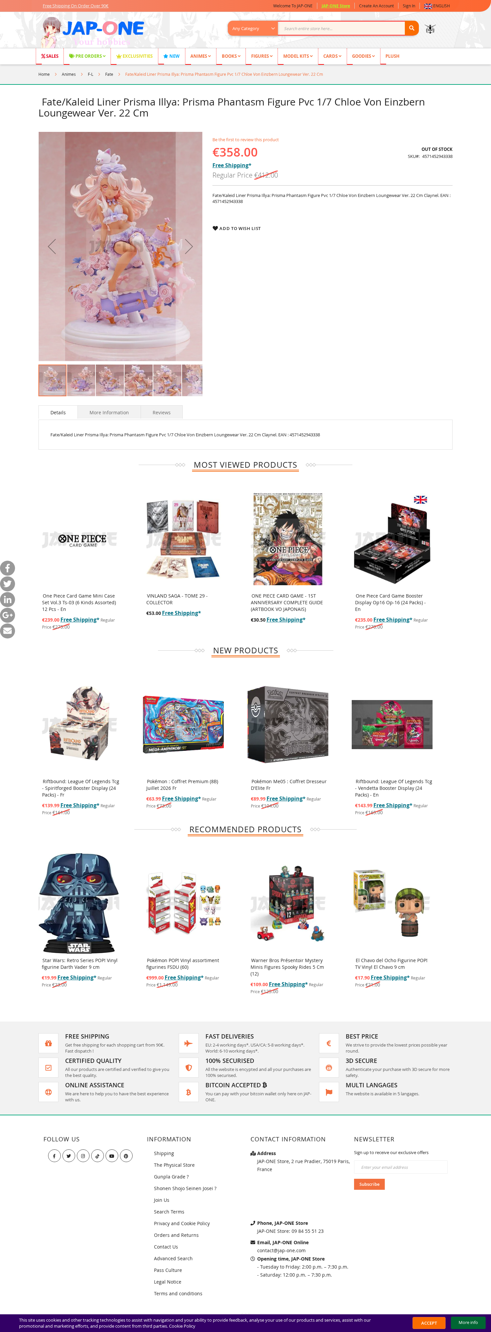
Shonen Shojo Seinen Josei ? (185, 1188)
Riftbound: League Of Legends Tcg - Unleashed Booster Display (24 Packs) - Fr (393, 788)
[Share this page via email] (7, 630)
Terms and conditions (178, 1293)
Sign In (409, 5)
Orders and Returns (176, 1235)
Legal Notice (167, 1282)
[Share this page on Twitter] (7, 583)
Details (58, 412)
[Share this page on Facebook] (7, 568)
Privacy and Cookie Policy (182, 1223)
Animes (69, 74)
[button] (438, 6)
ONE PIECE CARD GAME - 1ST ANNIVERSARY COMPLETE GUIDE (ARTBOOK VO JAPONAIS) (287, 602)
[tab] (58, 412)
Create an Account (376, 5)
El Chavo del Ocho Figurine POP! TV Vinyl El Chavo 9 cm (287, 963)
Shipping (164, 1153)
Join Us (161, 1200)
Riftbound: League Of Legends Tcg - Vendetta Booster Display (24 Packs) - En (289, 788)
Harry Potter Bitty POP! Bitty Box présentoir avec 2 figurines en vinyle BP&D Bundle (391, 967)
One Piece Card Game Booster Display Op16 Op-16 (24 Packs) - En (390, 602)
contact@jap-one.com (281, 1250)
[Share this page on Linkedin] (7, 599)
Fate (109, 74)
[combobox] (327, 28)
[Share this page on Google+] (7, 615)
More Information (109, 412)
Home (44, 74)
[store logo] (92, 33)
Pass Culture (168, 1270)
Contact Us (166, 1247)
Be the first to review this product (245, 140)
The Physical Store (174, 1165)
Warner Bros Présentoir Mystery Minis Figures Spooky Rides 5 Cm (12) (183, 967)
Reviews (162, 412)
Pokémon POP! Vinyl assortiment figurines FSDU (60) (78, 963)
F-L (90, 74)
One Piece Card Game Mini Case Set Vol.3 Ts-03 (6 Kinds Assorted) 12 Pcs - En (79, 602)
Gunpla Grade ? (171, 1176)
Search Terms (169, 1211)
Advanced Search (173, 1258)
